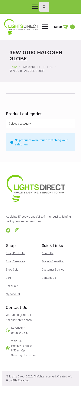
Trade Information (53, 261)
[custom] (8, 230)
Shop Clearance (15, 261)
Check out (12, 285)
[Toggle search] (44, 7)
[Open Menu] (35, 7)
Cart (8, 277)
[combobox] (40, 123)
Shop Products (15, 253)
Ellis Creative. (20, 380)
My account (13, 294)
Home (13, 67)
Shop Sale (12, 269)
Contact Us (49, 277)
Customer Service (53, 269)
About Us (47, 253)
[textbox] (39, 123)
